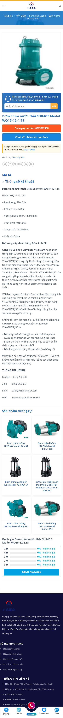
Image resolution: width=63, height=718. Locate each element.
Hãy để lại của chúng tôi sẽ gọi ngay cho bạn (35, 98)
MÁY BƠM (21, 15)
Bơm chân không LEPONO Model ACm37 (16, 444)
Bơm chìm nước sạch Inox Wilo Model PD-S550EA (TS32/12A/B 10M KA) (47, 486)
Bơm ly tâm (54, 15)
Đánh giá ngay (31, 572)
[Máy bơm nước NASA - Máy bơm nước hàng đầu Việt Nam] (31, 6)
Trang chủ (8, 15)
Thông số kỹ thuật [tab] (19, 181)
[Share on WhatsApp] (4, 164)
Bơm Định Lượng (37, 15)
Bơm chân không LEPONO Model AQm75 (16, 525)
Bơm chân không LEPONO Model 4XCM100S (47, 446)
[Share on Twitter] (15, 164)
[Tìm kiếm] (60, 6)
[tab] (31, 175)
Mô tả (6, 175)
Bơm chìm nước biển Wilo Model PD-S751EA (16, 483)
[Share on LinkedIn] (31, 164)
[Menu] (4, 5)
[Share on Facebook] (10, 164)
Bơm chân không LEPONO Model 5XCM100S (47, 526)
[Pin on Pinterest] (26, 164)
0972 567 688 (29, 149)
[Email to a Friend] (20, 164)
